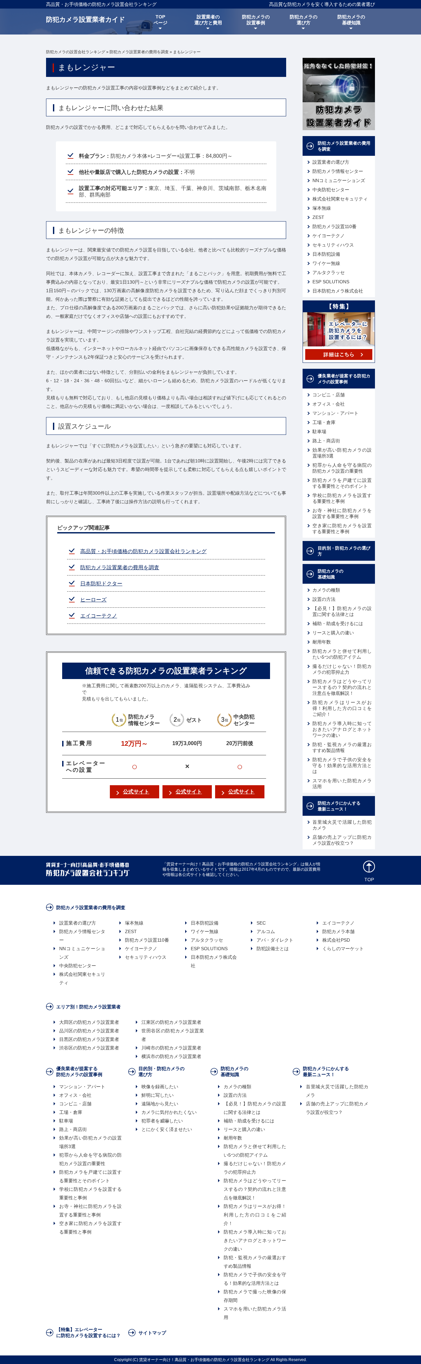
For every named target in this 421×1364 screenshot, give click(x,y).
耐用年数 (321, 642)
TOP (369, 879)
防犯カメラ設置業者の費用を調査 (119, 567)
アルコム (266, 931)
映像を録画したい (159, 1086)
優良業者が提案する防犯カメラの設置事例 (344, 378)
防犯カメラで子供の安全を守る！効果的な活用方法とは (342, 765)
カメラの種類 (326, 590)
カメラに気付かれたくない (169, 1112)
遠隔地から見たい (159, 1103)
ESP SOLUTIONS (330, 281)
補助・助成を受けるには (337, 623)
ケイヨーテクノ (328, 235)
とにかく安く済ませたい (166, 1129)
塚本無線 (321, 208)
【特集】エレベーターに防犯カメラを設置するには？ (88, 1332)
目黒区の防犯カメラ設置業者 (89, 1039)
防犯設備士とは (273, 948)
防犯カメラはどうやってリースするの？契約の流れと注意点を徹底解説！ (342, 687)
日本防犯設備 (326, 254)
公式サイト (136, 791)
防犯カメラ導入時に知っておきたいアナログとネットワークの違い (342, 729)
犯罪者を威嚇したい (162, 1120)
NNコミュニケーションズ (338, 180)
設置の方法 (323, 599)
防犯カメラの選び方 (303, 19)
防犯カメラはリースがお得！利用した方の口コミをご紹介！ (342, 708)
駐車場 (319, 431)
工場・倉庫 (323, 422)
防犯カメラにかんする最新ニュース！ (339, 806)
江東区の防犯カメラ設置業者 (171, 1022)
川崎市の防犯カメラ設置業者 (171, 1047)
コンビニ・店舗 (328, 394)
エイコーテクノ (98, 616)
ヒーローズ (93, 599)
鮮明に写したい (157, 1095)
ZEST (318, 217)
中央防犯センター (330, 189)
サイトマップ (152, 1332)
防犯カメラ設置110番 (334, 226)
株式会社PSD (336, 940)
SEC (261, 923)
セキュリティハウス (333, 244)
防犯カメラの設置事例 (256, 19)
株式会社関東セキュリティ (340, 198)
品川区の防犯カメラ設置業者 (89, 1030)
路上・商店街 (326, 440)
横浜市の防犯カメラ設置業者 (171, 1056)
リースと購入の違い (333, 632)
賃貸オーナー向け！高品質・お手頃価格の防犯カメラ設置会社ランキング (204, 1359)
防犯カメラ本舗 (338, 931)
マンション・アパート (335, 413)
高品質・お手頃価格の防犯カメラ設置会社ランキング (101, 4)
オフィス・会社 (328, 404)
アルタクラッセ (328, 272)
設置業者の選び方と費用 (208, 19)
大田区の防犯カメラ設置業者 (89, 1022)
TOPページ (160, 19)
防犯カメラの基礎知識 (351, 19)
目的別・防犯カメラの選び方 (344, 551)
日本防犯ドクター (101, 583)
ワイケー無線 (326, 263)
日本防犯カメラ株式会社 (337, 291)
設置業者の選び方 (330, 162)
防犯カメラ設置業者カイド (85, 19)
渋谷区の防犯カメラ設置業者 (89, 1047)
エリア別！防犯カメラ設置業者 (88, 1006)
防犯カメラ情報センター (337, 171)
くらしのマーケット (343, 948)
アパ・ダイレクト (275, 940)
